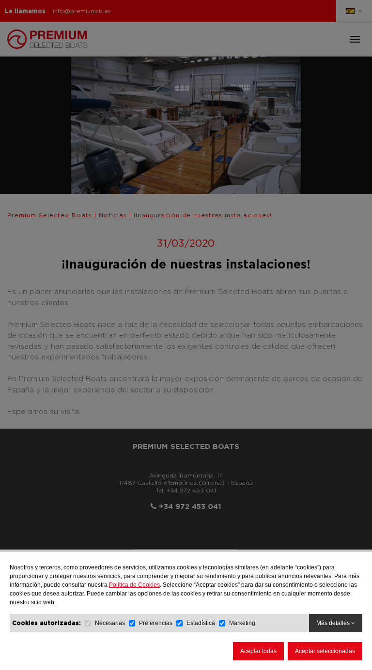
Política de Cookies (134, 584)
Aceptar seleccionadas (325, 651)
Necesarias (110, 623)
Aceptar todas (258, 651)
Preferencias (155, 623)
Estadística (200, 623)
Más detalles (333, 623)
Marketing (242, 623)
